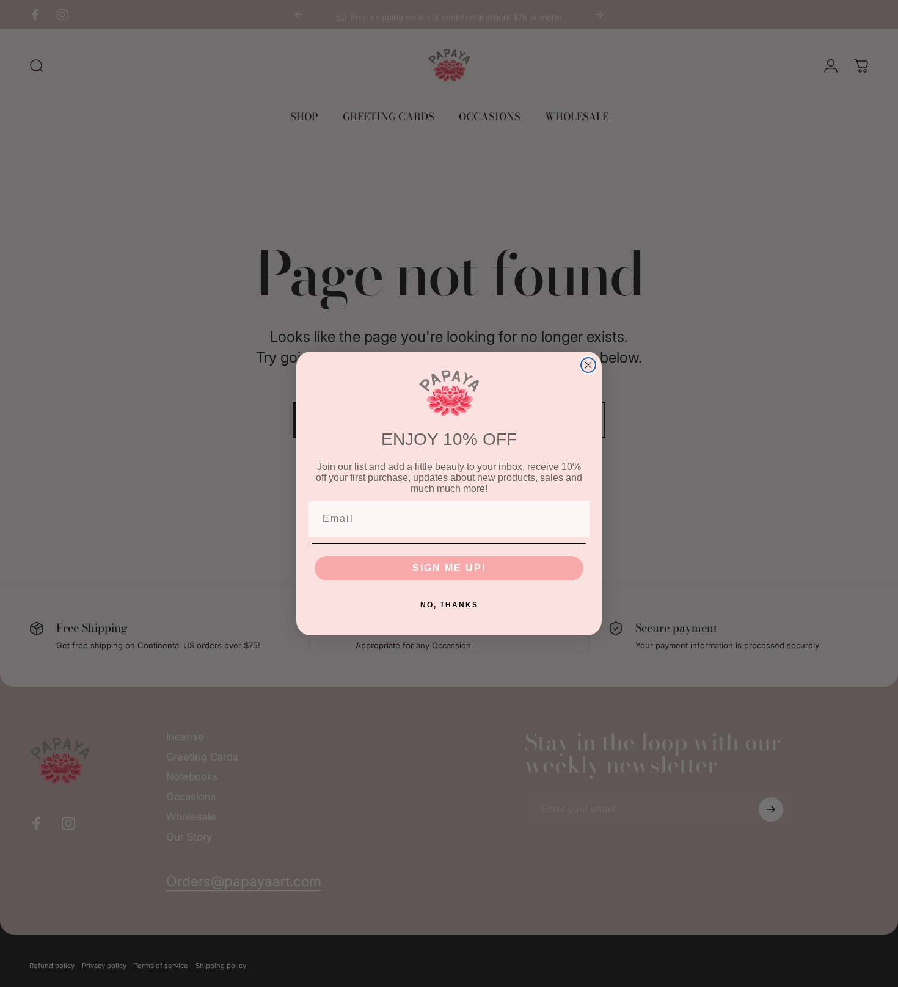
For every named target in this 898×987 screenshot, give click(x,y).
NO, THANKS (449, 605)
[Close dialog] (588, 365)
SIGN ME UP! (449, 568)
